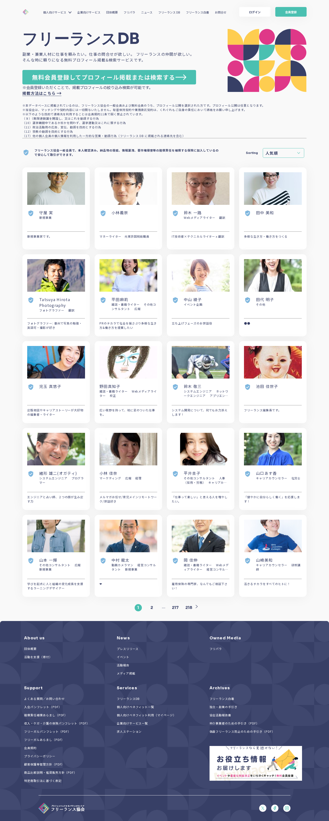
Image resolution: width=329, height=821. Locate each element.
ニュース (146, 12)
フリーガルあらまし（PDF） (44, 740)
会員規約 (30, 748)
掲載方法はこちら (39, 93)
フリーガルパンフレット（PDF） (47, 731)
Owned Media (225, 638)
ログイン (255, 12)
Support (33, 687)
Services (127, 687)
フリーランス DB (169, 12)
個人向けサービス (54, 12)
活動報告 (123, 665)
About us (34, 638)
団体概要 (112, 12)
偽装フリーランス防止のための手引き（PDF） (242, 731)
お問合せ (220, 12)
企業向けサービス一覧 (132, 723)
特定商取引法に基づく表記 (43, 781)
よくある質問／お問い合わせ (44, 699)
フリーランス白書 (197, 12)
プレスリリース (127, 649)
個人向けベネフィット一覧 (135, 707)
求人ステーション (129, 731)
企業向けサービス (88, 12)
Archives (220, 687)
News (123, 638)
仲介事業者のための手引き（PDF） (234, 723)
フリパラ (129, 12)
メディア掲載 (126, 673)
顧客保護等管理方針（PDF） (44, 764)
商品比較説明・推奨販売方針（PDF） (50, 772)
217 (175, 607)
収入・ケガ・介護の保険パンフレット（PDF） (57, 723)
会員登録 (291, 12)
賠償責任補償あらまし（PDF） (45, 715)
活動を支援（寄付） (38, 657)
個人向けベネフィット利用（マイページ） (146, 715)
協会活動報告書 (220, 715)
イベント (123, 657)
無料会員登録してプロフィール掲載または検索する (103, 77)
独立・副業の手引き (224, 707)
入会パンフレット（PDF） (42, 707)
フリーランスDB (128, 699)
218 (188, 607)
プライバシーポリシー (39, 756)
